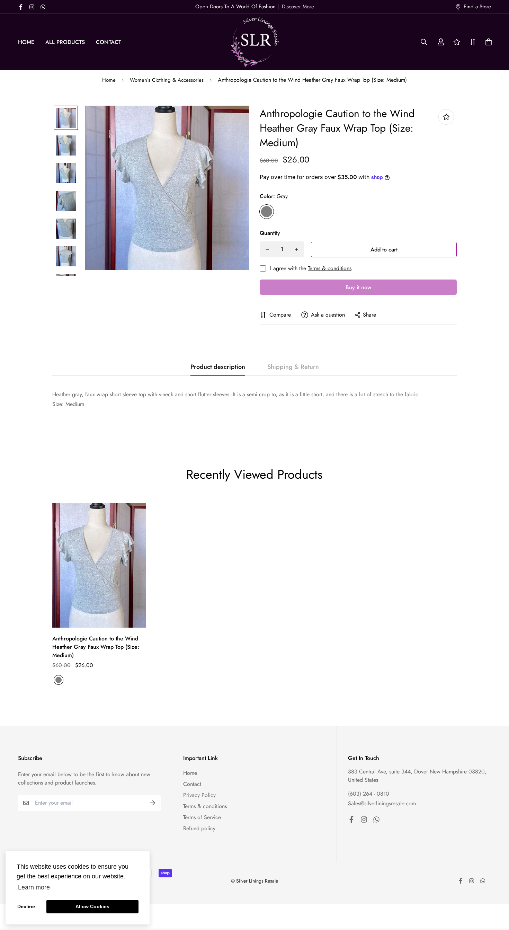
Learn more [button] (34, 887)
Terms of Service (202, 817)
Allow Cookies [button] (92, 906)
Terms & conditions (329, 268)
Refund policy (199, 828)
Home (26, 42)
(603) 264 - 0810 (368, 794)
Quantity (270, 233)
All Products (65, 42)
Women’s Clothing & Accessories (167, 80)
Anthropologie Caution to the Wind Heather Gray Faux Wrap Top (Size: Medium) (95, 647)
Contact (108, 42)
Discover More (298, 6)
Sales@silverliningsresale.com (382, 803)
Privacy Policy (199, 795)
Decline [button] (26, 906)
